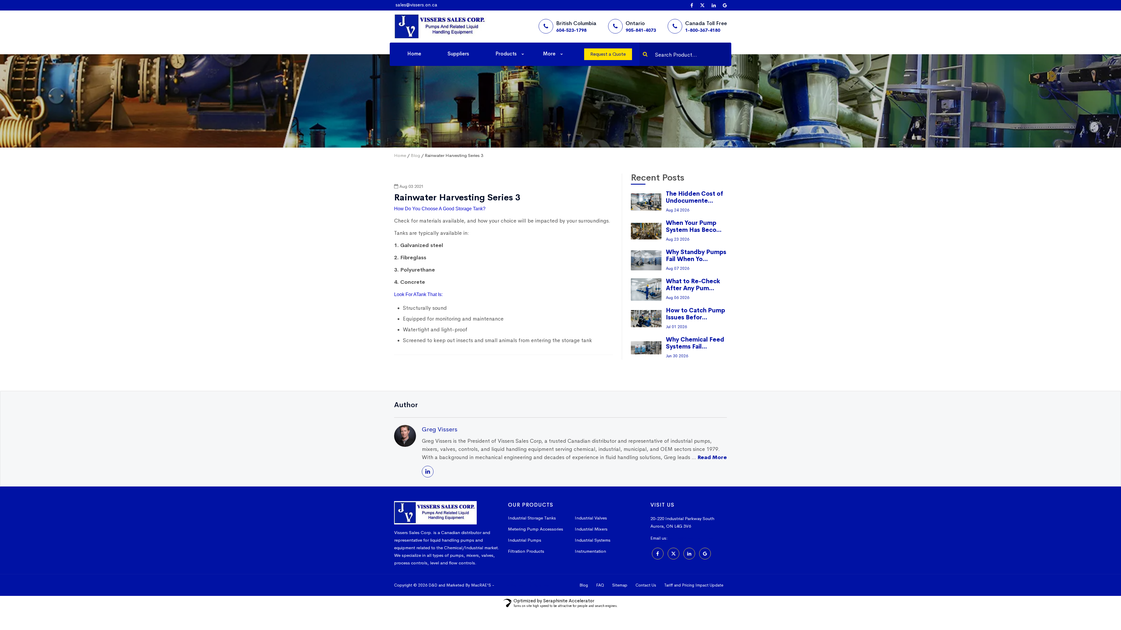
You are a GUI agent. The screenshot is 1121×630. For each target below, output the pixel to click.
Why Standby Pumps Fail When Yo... (696, 256)
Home (414, 54)
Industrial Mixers (591, 529)
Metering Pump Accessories (535, 529)
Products (506, 54)
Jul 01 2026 (676, 326)
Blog (415, 155)
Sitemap (619, 585)
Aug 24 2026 (677, 210)
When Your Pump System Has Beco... (694, 226)
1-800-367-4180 (702, 30)
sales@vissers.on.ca (416, 5)
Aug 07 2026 (677, 268)
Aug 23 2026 (677, 239)
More (549, 54)
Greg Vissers (439, 429)
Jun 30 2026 (677, 355)
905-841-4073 (641, 30)
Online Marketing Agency (522, 585)
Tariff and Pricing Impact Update (693, 585)
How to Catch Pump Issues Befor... (695, 314)
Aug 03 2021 (411, 186)
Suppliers (458, 54)
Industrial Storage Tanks (532, 518)
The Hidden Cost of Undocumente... (694, 197)
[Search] (645, 54)
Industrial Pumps (524, 540)
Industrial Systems (592, 540)
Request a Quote (608, 54)
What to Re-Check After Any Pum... (693, 285)
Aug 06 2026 (677, 297)
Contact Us (646, 585)
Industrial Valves (591, 518)
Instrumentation (590, 551)
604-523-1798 (571, 30)
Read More (712, 457)
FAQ (600, 585)
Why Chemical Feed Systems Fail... (695, 343)
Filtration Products (526, 551)
